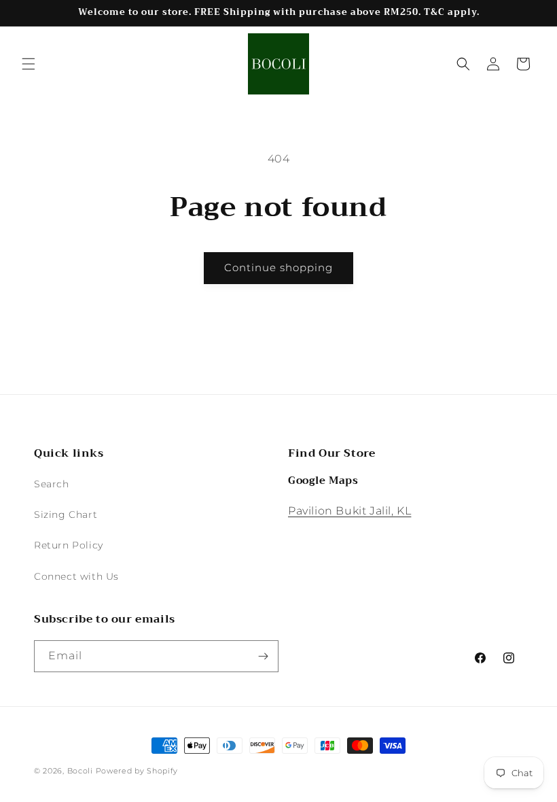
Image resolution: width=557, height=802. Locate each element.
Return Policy (68, 545)
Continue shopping (278, 267)
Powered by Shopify (137, 770)
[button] (28, 64)
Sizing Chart (65, 514)
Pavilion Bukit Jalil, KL (349, 510)
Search (51, 484)
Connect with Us (76, 576)
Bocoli (80, 770)
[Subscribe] (263, 656)
